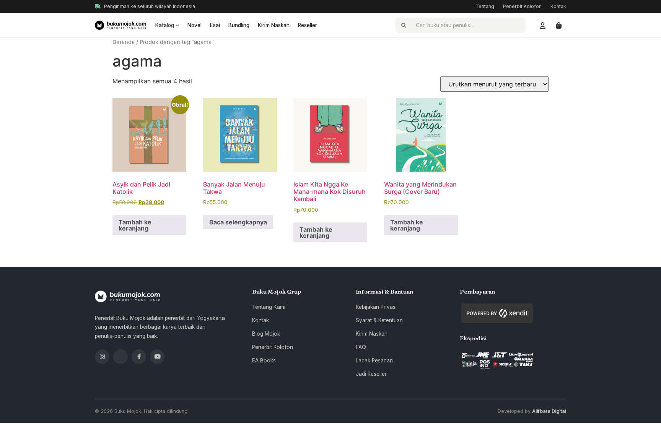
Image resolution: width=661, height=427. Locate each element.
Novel (194, 25)
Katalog (164, 25)
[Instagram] (102, 356)
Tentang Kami (268, 307)
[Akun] (542, 25)
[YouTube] (157, 356)
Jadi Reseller (371, 374)
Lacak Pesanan (374, 360)
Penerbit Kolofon (522, 6)
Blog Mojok (266, 334)
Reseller (307, 25)
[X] (120, 356)
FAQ (361, 347)
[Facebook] (139, 356)
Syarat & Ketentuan (379, 320)
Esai (215, 25)
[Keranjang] (558, 25)
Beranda (123, 42)
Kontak (558, 6)
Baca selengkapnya (238, 222)
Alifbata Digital (549, 411)
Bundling (238, 25)
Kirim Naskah (274, 25)
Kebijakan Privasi (376, 307)
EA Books (264, 360)
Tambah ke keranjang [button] (135, 225)
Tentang (484, 6)
